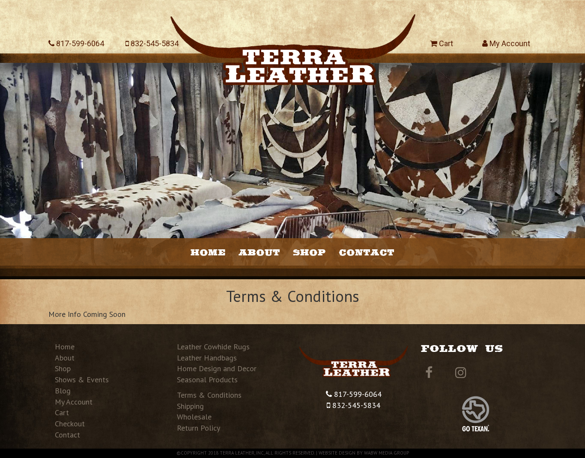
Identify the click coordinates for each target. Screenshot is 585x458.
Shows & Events (82, 379)
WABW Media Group (386, 453)
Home (208, 251)
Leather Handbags (207, 358)
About (259, 251)
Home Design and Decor (217, 368)
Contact (366, 251)
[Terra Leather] (292, 45)
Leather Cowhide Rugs (213, 347)
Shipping (190, 406)
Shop (309, 251)
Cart (445, 43)
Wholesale (194, 417)
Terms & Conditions (209, 395)
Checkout (70, 423)
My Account (509, 43)
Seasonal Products (207, 379)
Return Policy (198, 428)
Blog (63, 391)
